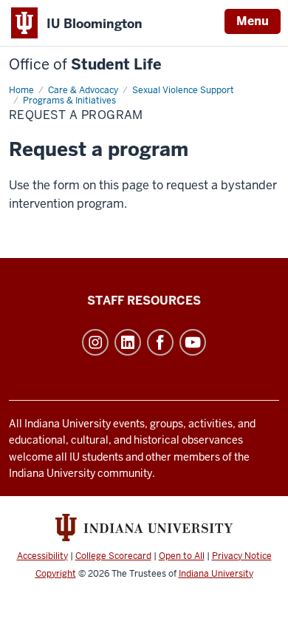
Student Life (85, 64)
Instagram (95, 342)
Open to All (182, 556)
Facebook (160, 342)
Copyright (55, 574)
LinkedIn (127, 342)
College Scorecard (113, 556)
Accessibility (42, 556)
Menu (252, 21)
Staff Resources (144, 300)
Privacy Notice (242, 556)
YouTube (192, 342)
